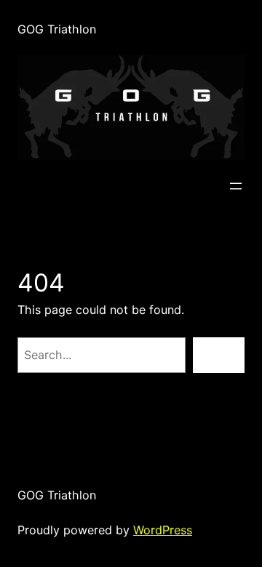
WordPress (162, 530)
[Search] (219, 355)
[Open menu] (236, 186)
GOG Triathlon (56, 29)
